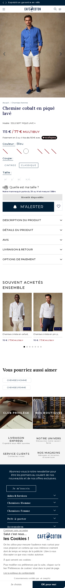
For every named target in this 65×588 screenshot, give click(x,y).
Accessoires (15, 526)
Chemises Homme (20, 103)
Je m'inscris (21, 488)
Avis (6, 239)
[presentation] (3, 3)
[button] (60, 54)
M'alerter (31, 206)
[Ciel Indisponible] (39, 151)
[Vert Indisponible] (5, 151)
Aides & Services (17, 495)
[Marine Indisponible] (19, 151)
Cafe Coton (32, 9)
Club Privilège (16, 412)
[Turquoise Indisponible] (46, 151)
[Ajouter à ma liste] (59, 206)
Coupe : (8, 158)
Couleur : (9, 143)
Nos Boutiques (49, 412)
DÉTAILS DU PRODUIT (18, 230)
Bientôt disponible (32, 197)
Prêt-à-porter (16, 518)
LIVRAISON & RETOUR (18, 249)
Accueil (6, 103)
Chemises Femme (16, 387)
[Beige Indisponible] (53, 151)
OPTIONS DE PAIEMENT (19, 259)
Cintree (10, 165)
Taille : (7, 172)
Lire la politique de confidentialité (19, 573)
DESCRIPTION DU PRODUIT (22, 220)
